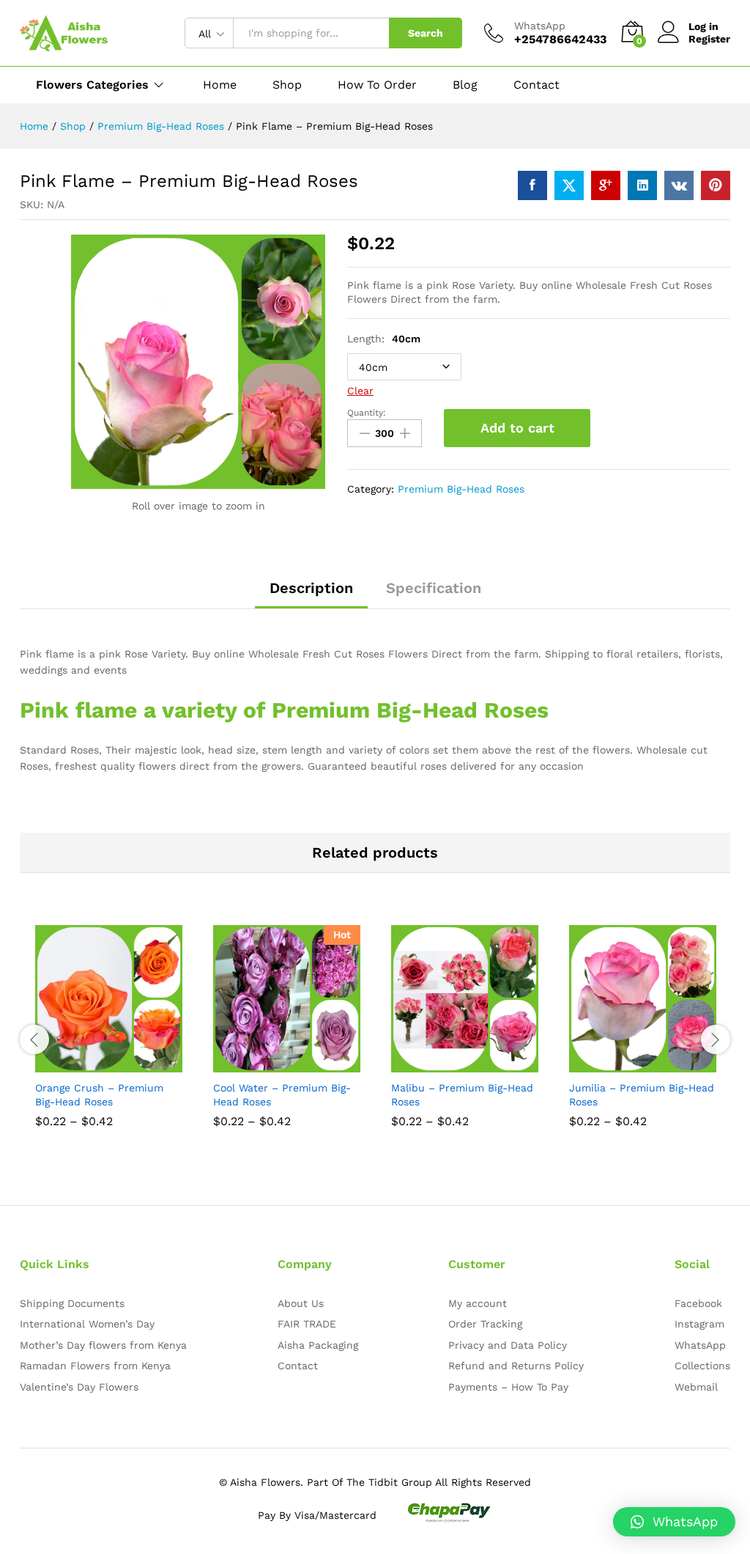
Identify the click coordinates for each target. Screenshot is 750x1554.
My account (477, 1303)
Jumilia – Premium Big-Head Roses (641, 1094)
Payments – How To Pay (508, 1387)
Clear (360, 391)
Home (220, 85)
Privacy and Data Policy (507, 1345)
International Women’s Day (87, 1324)
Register (709, 39)
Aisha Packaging (318, 1345)
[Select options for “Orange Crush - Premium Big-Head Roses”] (92, 1063)
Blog (465, 85)
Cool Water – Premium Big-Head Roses (282, 1094)
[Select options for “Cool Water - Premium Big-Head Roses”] (270, 1063)
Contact (536, 85)
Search (425, 33)
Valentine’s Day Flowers (79, 1387)
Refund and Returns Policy (516, 1365)
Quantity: (366, 412)
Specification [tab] (433, 588)
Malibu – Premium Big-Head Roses (462, 1094)
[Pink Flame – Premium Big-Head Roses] (532, 185)
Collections (702, 1365)
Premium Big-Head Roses (461, 489)
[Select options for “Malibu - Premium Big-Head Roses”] (448, 1063)
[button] (674, 1521)
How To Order (377, 85)
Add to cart (517, 427)
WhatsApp (539, 26)
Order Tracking (485, 1324)
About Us (301, 1303)
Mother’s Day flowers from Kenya (103, 1345)
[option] (109, 1037)
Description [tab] (311, 588)
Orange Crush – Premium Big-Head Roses (99, 1094)
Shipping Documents (72, 1303)
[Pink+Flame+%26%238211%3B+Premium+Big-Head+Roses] (569, 185)
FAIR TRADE (307, 1324)
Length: (383, 339)
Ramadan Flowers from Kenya (95, 1365)
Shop (287, 85)
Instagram (699, 1324)
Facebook (698, 1303)
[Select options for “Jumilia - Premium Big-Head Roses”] (626, 1063)
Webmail (696, 1387)
